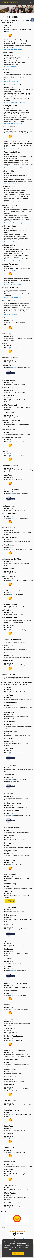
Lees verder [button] (7, 1249)
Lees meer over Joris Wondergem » (14, 284)
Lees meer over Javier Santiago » (13, 49)
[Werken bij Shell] (17, 1219)
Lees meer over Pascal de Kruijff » (14, 261)
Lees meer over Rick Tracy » (12, 66)
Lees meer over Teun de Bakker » (13, 202)
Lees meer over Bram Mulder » (13, 183)
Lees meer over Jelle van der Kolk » (14, 297)
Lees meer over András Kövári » (13, 314)
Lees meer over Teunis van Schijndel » (15, 168)
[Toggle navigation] (30, 2)
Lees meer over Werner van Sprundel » (15, 102)
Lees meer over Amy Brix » (11, 81)
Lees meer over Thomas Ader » (13, 149)
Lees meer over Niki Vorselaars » (13, 242)
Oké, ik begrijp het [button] (18, 1253)
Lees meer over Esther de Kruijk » (13, 223)
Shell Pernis (12, 270)
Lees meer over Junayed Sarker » (13, 123)
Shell (7, 31)
